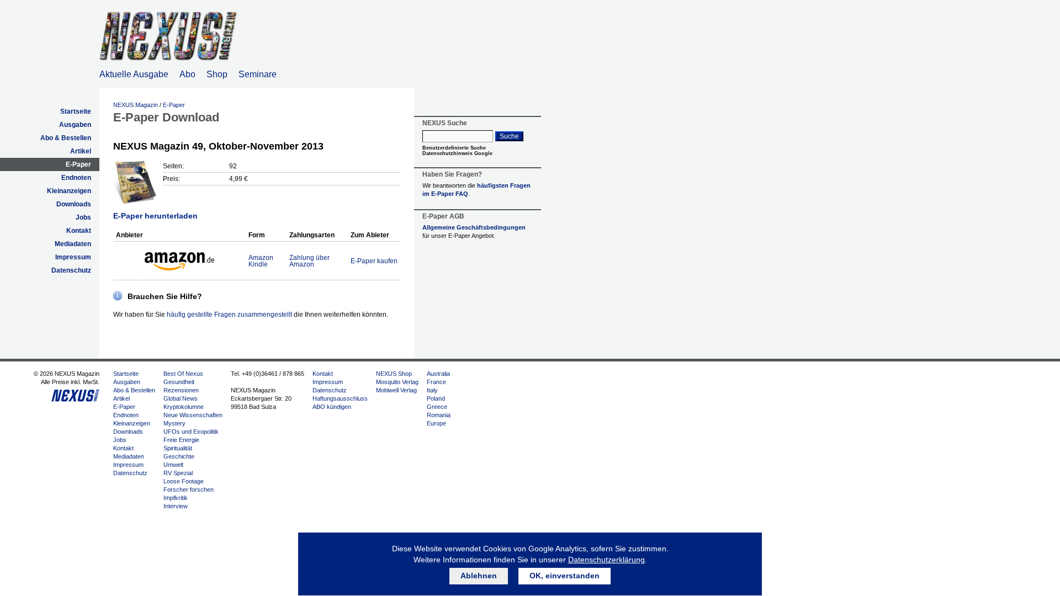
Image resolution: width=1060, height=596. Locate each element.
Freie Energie (181, 440)
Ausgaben (75, 125)
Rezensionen (181, 390)
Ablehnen (478, 575)
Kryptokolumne (183, 406)
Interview (175, 506)
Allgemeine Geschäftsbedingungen (474, 227)
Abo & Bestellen (65, 138)
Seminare (258, 74)
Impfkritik (175, 497)
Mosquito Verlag (397, 382)
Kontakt (78, 231)
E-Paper (78, 164)
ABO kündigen (331, 406)
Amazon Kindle (260, 261)
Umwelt (173, 464)
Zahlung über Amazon (309, 261)
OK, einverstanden (564, 575)
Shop (216, 74)
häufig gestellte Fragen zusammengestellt (229, 314)
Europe (436, 423)
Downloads (73, 204)
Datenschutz (71, 270)
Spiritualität (177, 448)
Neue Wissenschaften (192, 415)
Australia (438, 373)
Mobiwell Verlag (396, 390)
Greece (437, 406)
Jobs (83, 217)
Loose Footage (183, 481)
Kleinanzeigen (69, 191)
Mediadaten (73, 244)
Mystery (174, 423)
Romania (439, 415)
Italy (432, 390)
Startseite (75, 111)
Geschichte (178, 456)
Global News (180, 398)
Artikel (80, 151)
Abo (187, 74)
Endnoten (76, 178)
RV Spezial (178, 473)
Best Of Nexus (183, 373)
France (436, 382)
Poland (436, 398)
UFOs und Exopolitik (191, 431)
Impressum (73, 257)
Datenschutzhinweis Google (457, 153)
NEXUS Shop (394, 373)
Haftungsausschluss (340, 398)
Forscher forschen (188, 489)
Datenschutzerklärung (606, 559)
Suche (509, 136)
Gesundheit (178, 382)
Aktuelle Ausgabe (133, 74)
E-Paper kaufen (374, 261)
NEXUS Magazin (135, 105)
